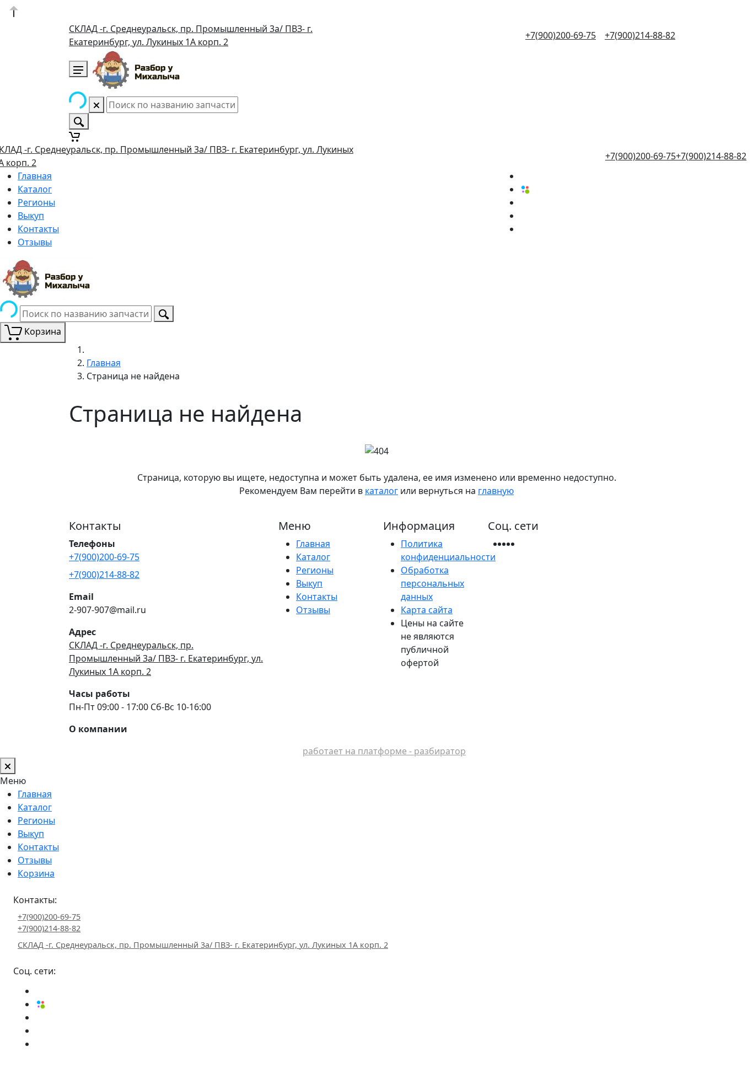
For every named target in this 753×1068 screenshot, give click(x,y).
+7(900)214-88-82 (640, 35)
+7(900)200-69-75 (560, 35)
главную (496, 491)
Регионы (36, 202)
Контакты (38, 229)
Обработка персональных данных (432, 583)
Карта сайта (427, 610)
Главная (35, 176)
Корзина (36, 873)
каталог (381, 491)
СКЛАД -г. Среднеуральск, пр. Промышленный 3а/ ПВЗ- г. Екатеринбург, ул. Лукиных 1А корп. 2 (166, 658)
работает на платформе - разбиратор (384, 751)
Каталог (35, 189)
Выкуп (31, 216)
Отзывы (35, 242)
